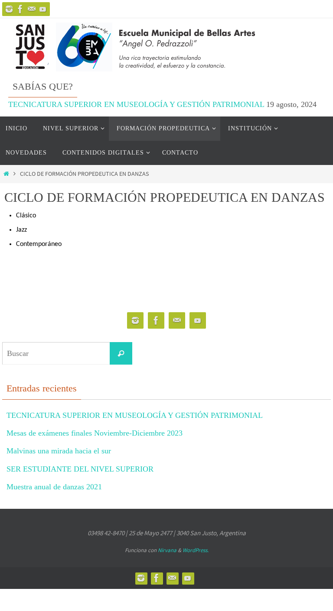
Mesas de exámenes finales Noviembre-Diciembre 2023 (95, 433)
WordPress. (196, 550)
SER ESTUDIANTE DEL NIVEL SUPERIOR (80, 469)
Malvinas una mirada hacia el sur (59, 450)
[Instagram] (9, 9)
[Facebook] (20, 9)
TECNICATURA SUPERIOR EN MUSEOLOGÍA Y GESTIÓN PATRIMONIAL (136, 104)
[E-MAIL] (43, 9)
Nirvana (167, 550)
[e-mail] (32, 9)
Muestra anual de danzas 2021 (54, 486)
